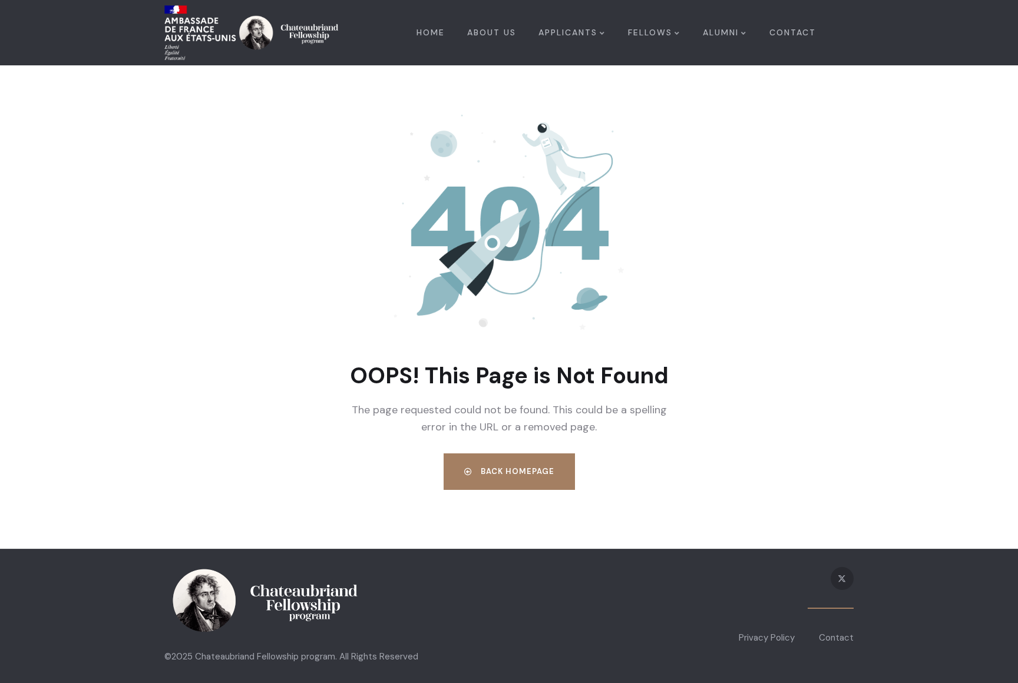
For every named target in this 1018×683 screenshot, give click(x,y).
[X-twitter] (842, 578)
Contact (836, 638)
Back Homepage (516, 471)
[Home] (251, 32)
